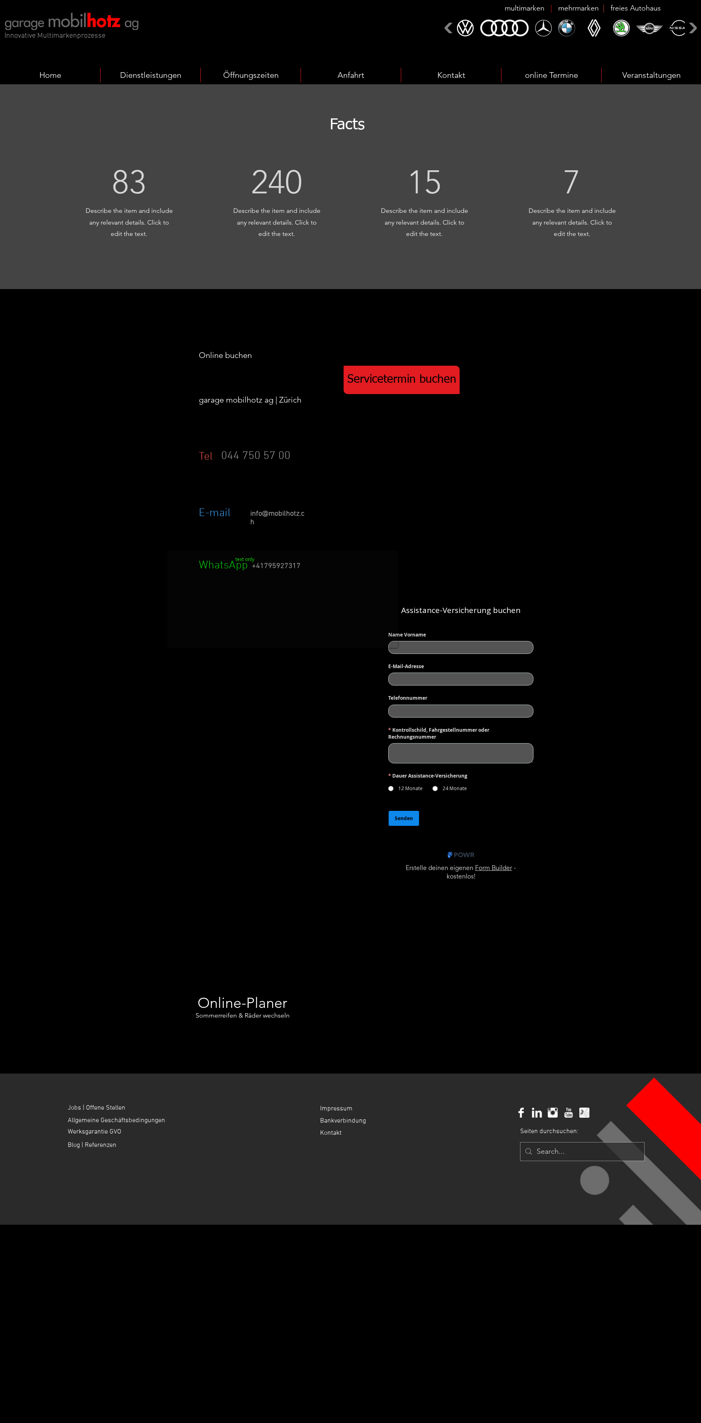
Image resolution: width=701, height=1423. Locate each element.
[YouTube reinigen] (568, 1113)
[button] (583, 8)
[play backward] (450, 28)
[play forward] (692, 28)
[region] (251, 465)
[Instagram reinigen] (553, 1113)
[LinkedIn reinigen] (537, 1113)
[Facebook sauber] (521, 1113)
